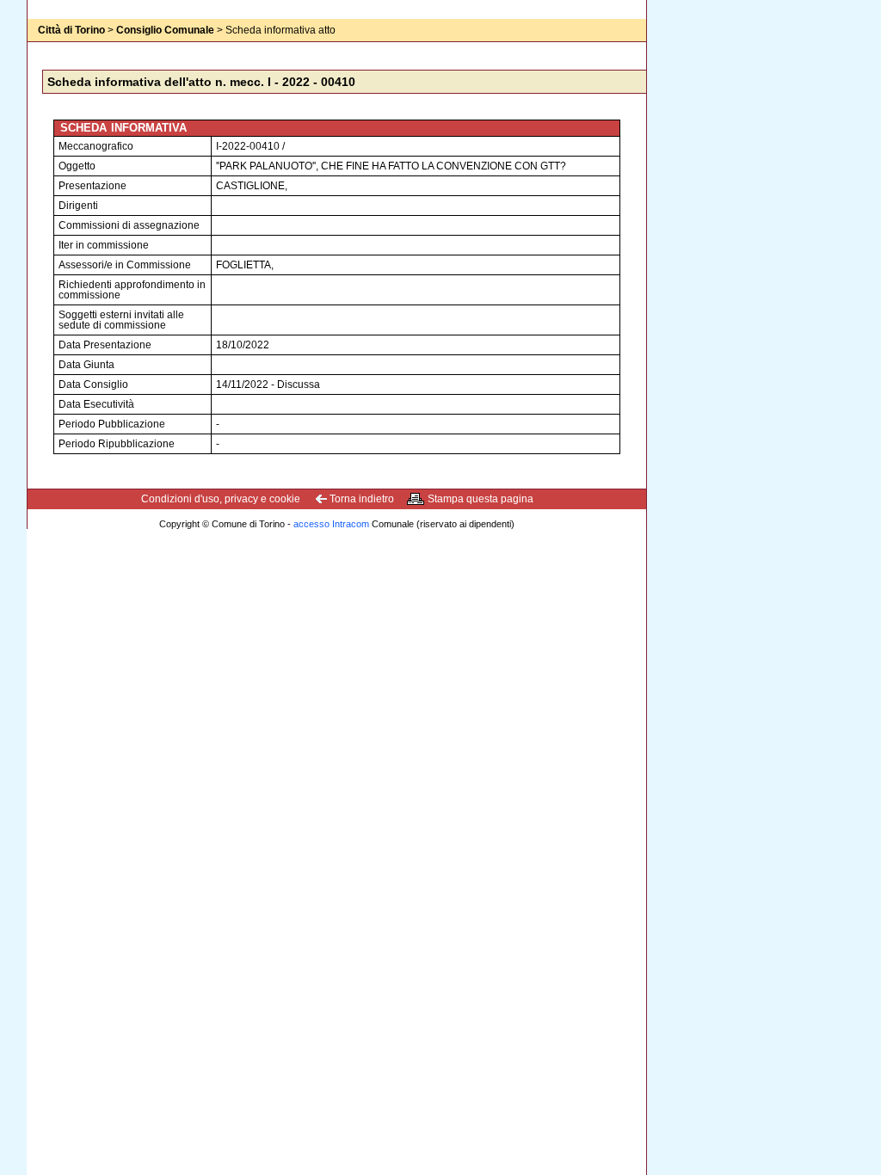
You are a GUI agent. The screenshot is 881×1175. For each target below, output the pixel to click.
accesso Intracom (331, 524)
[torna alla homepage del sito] (62, 47)
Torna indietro (362, 499)
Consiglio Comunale (165, 30)
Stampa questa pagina (480, 499)
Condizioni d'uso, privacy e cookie (220, 499)
